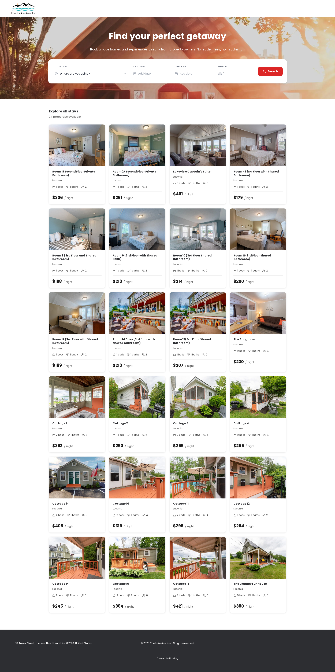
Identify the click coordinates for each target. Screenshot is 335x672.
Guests (223, 66)
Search (273, 71)
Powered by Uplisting (167, 658)
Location (61, 66)
